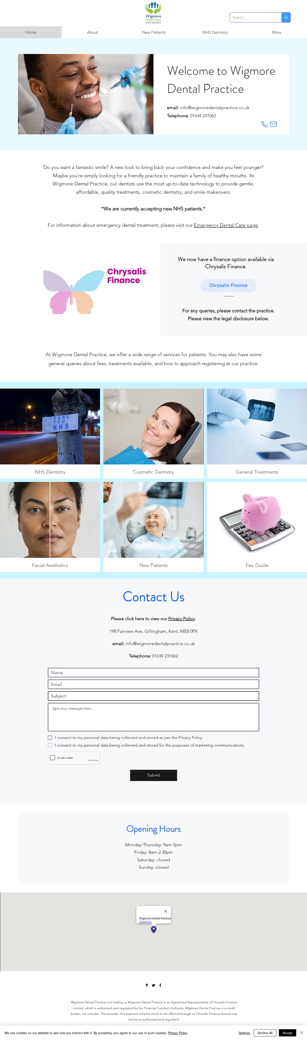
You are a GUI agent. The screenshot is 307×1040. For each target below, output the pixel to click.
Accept (287, 1033)
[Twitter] (153, 985)
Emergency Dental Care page (226, 225)
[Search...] (286, 17)
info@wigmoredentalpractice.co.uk (214, 107)
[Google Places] (147, 985)
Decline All (265, 1033)
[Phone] (264, 124)
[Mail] (273, 124)
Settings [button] (244, 1033)
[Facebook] (160, 985)
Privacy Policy (181, 618)
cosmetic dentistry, (162, 192)
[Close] (301, 1032)
